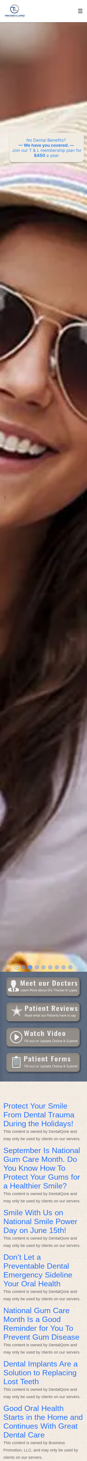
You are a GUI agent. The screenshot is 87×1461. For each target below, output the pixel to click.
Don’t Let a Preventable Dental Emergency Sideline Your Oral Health (37, 1270)
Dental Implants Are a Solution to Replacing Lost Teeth (40, 1372)
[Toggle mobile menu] (80, 10)
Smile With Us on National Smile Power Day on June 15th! (40, 1221)
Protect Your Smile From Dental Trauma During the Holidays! (38, 1114)
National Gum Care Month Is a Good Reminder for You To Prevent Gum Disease (41, 1323)
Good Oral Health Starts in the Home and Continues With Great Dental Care (43, 1421)
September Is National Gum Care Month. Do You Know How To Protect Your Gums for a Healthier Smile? (41, 1168)
